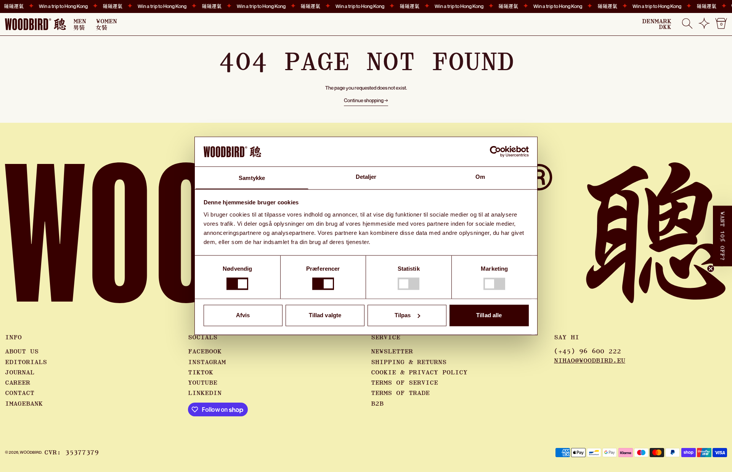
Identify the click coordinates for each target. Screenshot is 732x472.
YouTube (202, 383)
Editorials (26, 362)
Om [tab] (480, 176)
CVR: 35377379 (71, 453)
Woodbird (31, 452)
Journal (19, 372)
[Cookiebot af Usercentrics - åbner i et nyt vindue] (495, 151)
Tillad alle (489, 315)
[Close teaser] (710, 269)
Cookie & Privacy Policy (419, 372)
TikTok (200, 372)
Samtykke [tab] (252, 178)
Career (17, 383)
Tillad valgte (325, 315)
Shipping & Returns (408, 362)
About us (22, 351)
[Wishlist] (704, 26)
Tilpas (403, 315)
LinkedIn (205, 393)
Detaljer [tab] (366, 176)
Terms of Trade (400, 393)
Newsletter (392, 351)
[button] (687, 24)
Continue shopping (364, 100)
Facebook (205, 351)
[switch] (323, 284)
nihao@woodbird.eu (589, 361)
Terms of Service (404, 383)
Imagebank (24, 404)
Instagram (207, 362)
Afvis (243, 315)
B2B (377, 404)
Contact (19, 393)
